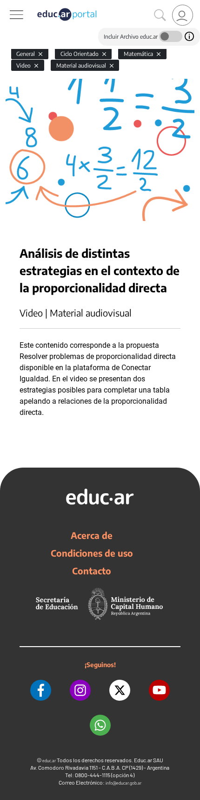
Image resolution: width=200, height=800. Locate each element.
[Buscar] (160, 15)
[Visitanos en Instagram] (80, 690)
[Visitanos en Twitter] (119, 690)
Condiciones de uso (92, 553)
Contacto (91, 570)
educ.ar (49, 760)
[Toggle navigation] (8, 5)
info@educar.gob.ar (123, 783)
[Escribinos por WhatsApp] (100, 725)
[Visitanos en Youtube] (159, 690)
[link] (182, 15)
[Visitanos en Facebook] (40, 690)
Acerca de (92, 535)
